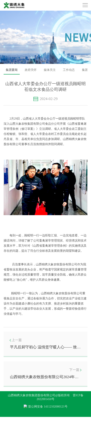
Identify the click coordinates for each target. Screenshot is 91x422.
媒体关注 (50, 70)
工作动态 (69, 70)
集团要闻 (12, 70)
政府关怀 (31, 70)
